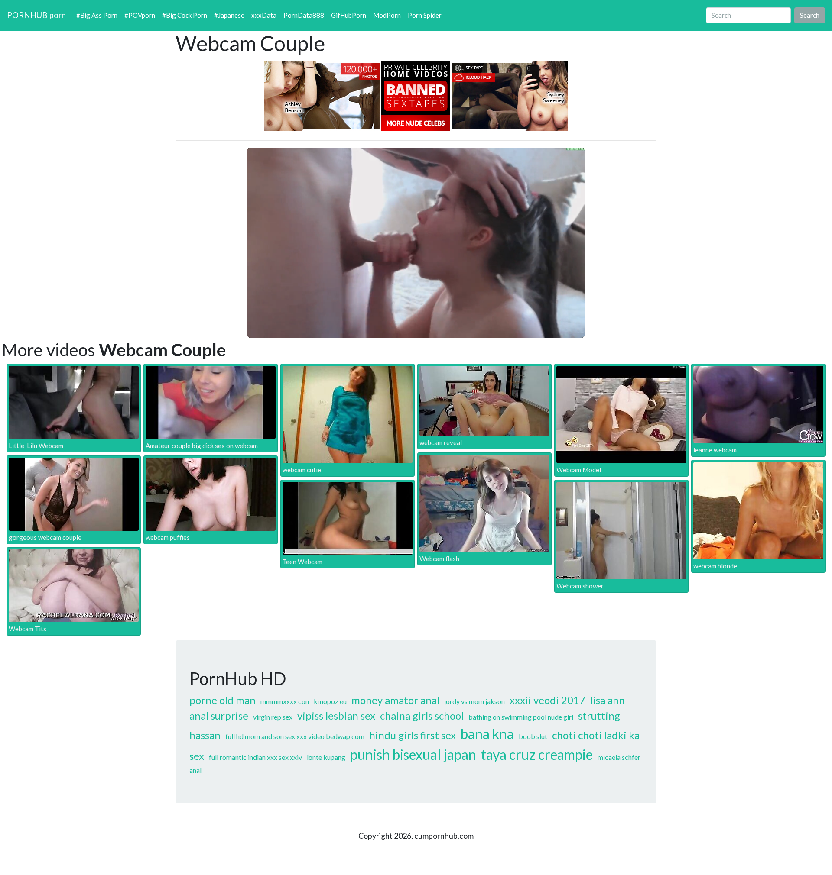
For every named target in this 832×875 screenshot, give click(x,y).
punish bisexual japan (413, 754)
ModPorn (387, 15)
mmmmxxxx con (284, 701)
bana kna (487, 733)
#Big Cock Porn (184, 15)
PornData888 (303, 15)
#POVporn (139, 15)
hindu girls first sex (412, 735)
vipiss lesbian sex (336, 715)
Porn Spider (425, 15)
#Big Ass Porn (96, 15)
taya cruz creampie (537, 754)
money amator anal (395, 700)
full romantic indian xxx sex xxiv (255, 757)
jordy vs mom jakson (474, 701)
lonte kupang (326, 757)
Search (809, 15)
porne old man (222, 700)
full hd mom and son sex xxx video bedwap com (294, 736)
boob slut (533, 736)
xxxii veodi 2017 (547, 700)
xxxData (263, 15)
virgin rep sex (272, 717)
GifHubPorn (348, 15)
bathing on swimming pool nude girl (520, 717)
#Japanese (229, 15)
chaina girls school (422, 715)
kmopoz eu (330, 701)
